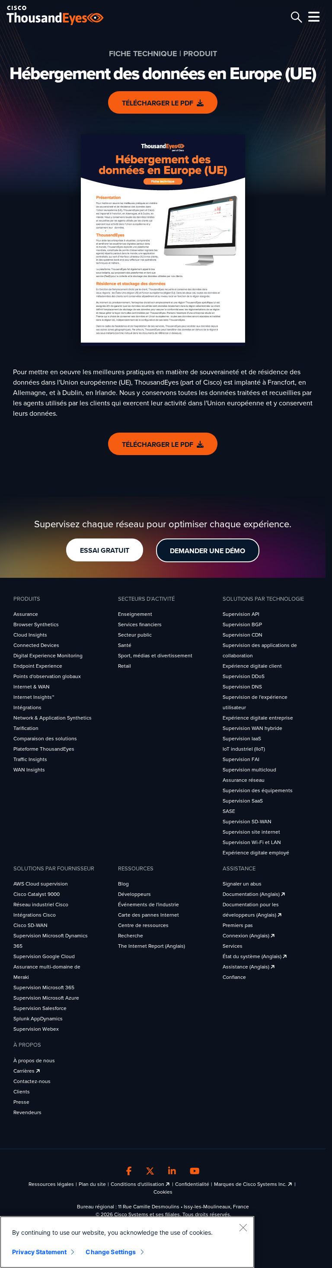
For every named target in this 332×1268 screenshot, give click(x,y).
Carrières (24, 1071)
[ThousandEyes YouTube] (195, 1171)
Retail (124, 666)
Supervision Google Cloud (44, 956)
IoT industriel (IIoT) (244, 749)
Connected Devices (36, 645)
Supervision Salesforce (40, 1008)
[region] (127, 1242)
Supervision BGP (242, 624)
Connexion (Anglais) (247, 936)
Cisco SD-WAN (30, 925)
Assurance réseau (244, 780)
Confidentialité (192, 1184)
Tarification (25, 728)
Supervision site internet (251, 832)
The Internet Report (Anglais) (151, 946)
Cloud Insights (30, 635)
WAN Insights (29, 770)
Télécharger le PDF (157, 103)
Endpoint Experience (37, 666)
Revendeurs (27, 1112)
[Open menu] (312, 16)
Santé (124, 645)
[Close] (243, 1227)
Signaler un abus (242, 884)
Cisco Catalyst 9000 (36, 894)
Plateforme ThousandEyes (43, 749)
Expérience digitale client (252, 666)
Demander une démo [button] (207, 551)
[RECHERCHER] (295, 17)
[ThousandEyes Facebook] (129, 1171)
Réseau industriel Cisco (40, 905)
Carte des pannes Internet (148, 915)
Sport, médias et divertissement (155, 656)
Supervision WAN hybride (252, 728)
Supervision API (241, 614)
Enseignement (135, 614)
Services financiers (140, 624)
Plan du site (92, 1184)
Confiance (234, 977)
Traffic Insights (30, 759)
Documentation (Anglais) (252, 894)
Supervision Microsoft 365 (43, 987)
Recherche (130, 936)
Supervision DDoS (244, 676)
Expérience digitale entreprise (258, 718)
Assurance (25, 614)
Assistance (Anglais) (247, 967)
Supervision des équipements (258, 790)
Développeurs (134, 894)
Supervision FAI (241, 759)
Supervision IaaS (242, 739)
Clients (21, 1092)
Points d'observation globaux (47, 676)
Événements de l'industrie (148, 905)
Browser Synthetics (36, 624)
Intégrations (27, 707)
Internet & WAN (31, 687)
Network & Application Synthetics (52, 718)
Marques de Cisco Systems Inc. (251, 1184)
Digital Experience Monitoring (48, 656)
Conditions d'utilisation (138, 1184)
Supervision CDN (242, 635)
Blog (123, 884)
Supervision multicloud (249, 770)
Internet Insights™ (33, 697)
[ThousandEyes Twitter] (150, 1171)
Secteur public (135, 635)
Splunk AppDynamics (38, 1019)
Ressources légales (51, 1184)
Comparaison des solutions (45, 739)
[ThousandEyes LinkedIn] (172, 1171)
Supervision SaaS (243, 801)
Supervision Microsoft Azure (46, 998)
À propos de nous (34, 1061)
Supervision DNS (242, 687)
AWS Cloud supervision (40, 884)
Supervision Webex (36, 1029)
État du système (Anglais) (253, 956)
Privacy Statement (39, 1251)
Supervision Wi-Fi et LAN (252, 842)
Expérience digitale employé (256, 853)
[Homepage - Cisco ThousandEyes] (63, 15)
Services (233, 946)
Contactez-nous (32, 1081)
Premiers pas (238, 925)
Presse (21, 1102)
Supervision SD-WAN (247, 822)
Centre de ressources (143, 925)
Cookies (162, 1192)
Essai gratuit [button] (104, 550)
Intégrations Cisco (34, 915)
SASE (229, 811)
